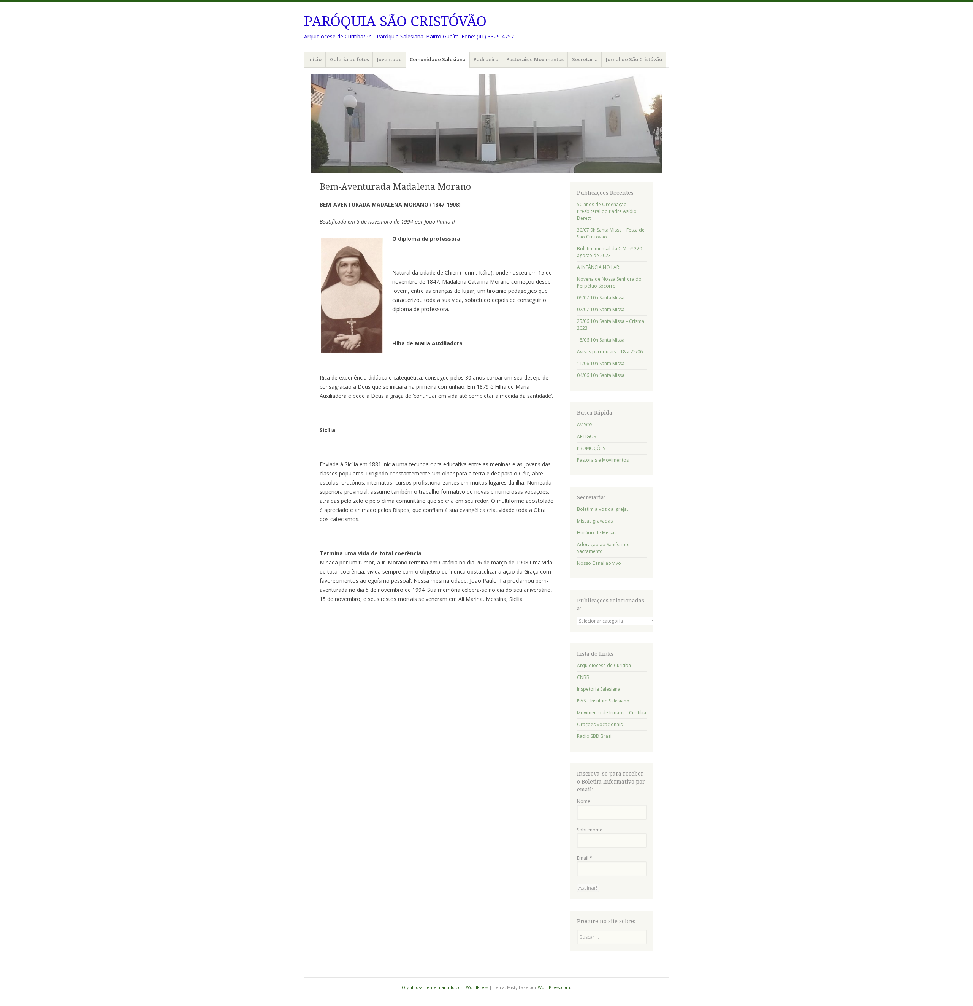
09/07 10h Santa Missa (600, 297)
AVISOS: (585, 424)
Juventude (389, 59)
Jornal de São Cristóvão (634, 59)
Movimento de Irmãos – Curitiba (611, 712)
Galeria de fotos (349, 59)
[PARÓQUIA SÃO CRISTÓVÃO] (486, 123)
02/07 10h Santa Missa (600, 309)
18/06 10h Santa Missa (600, 340)
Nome (583, 801)
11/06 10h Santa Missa (600, 363)
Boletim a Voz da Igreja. (602, 509)
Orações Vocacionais (600, 724)
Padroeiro (486, 59)
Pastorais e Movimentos (535, 59)
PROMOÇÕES (591, 448)
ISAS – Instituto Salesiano (603, 701)
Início (315, 59)
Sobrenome (589, 829)
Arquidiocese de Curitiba (604, 665)
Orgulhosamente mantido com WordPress (445, 987)
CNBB (583, 677)
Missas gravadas (595, 521)
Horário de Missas (596, 532)
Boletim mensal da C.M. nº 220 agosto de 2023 (609, 252)
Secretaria (585, 59)
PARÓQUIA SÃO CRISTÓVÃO (395, 21)
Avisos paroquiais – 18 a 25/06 (610, 351)
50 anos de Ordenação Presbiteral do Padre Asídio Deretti (607, 211)
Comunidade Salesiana (438, 59)
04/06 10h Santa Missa (600, 375)
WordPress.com (554, 987)
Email (584, 858)
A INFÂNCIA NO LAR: (598, 267)
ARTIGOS (586, 436)
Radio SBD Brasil (595, 736)
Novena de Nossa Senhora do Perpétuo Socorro (609, 282)
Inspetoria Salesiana (598, 689)
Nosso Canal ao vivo (599, 563)
